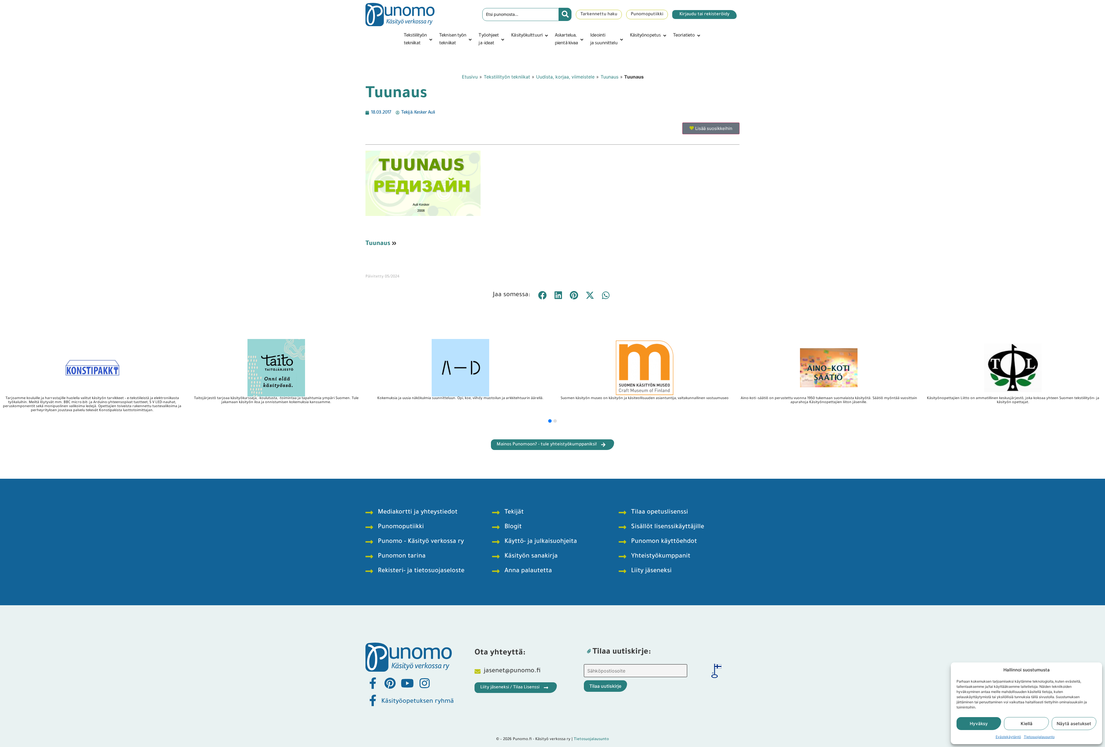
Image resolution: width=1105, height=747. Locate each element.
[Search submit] (565, 14)
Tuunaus (609, 77)
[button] (418, 39)
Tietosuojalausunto (1039, 737)
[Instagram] (424, 683)
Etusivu (470, 77)
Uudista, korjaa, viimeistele (565, 77)
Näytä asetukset (1074, 723)
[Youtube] (407, 683)
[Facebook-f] (372, 683)
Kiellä (1026, 723)
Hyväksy (979, 723)
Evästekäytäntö (1008, 737)
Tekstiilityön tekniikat (507, 77)
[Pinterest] (390, 683)
